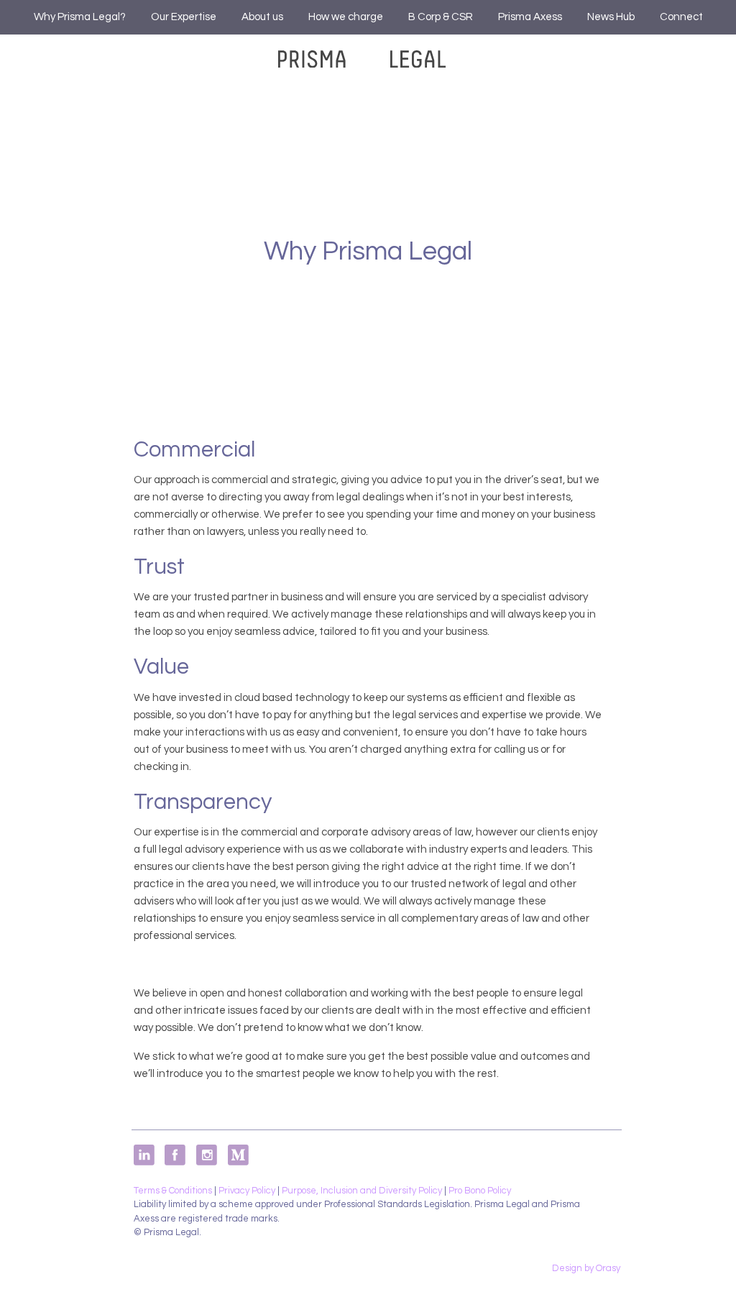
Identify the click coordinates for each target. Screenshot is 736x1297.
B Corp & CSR (440, 17)
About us (262, 17)
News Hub (611, 17)
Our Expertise (183, 17)
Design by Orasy (586, 1268)
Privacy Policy (246, 1191)
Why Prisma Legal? (80, 17)
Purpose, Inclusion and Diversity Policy (362, 1191)
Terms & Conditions (173, 1191)
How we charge (345, 17)
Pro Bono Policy (479, 1191)
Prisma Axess (530, 17)
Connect (681, 17)
